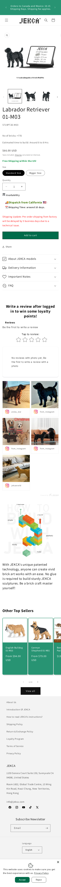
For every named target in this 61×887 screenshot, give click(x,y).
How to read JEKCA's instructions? (25, 716)
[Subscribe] (46, 828)
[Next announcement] (55, 7)
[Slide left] (3, 97)
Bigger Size (35, 173)
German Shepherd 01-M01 (40, 649)
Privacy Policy (14, 753)
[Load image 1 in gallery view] (15, 96)
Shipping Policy (15, 724)
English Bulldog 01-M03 (14, 649)
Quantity (6, 180)
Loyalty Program (15, 738)
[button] (6, 20)
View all (30, 690)
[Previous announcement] (6, 7)
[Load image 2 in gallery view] (30, 96)
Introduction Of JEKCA (18, 709)
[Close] (58, 862)
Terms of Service (15, 746)
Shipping (18, 155)
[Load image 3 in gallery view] (46, 96)
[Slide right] (57, 97)
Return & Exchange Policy (20, 731)
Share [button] (9, 246)
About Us (11, 702)
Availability (13, 195)
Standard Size (13, 173)
